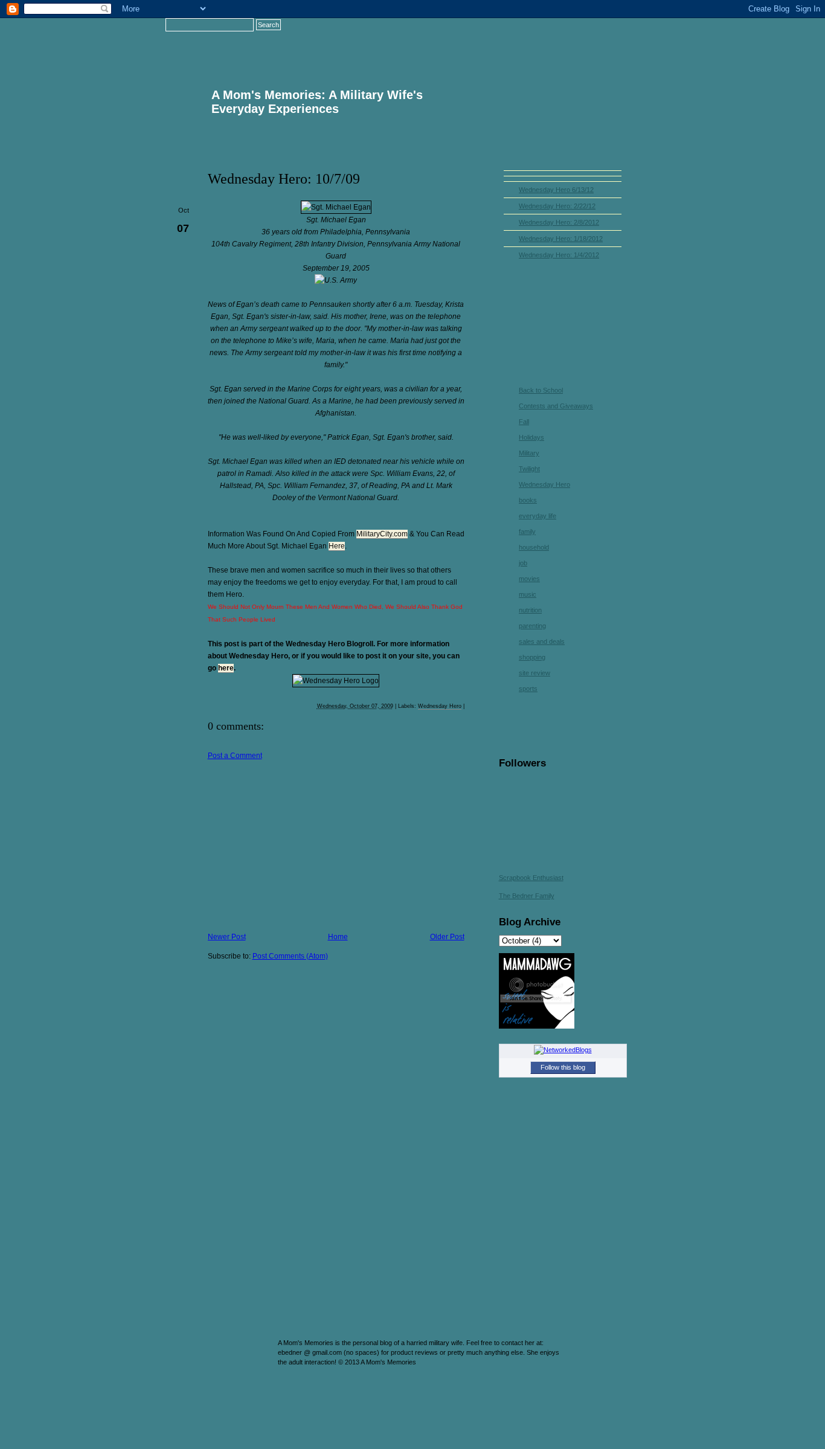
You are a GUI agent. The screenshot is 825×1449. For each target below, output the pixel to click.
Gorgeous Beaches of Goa (253, 1377)
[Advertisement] (298, 844)
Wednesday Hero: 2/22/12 (557, 206)
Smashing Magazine (614, 1382)
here (226, 668)
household (534, 547)
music (527, 594)
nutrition (530, 610)
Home (473, 39)
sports (528, 688)
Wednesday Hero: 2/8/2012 (559, 222)
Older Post (447, 937)
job (523, 563)
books (528, 500)
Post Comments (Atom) (290, 956)
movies (529, 578)
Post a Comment (235, 755)
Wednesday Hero (439, 706)
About (538, 39)
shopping (532, 657)
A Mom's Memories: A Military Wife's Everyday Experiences (317, 101)
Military (529, 453)
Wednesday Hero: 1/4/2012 (559, 255)
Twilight (529, 468)
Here (337, 546)
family (527, 531)
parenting (532, 625)
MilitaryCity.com (382, 534)
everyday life (537, 515)
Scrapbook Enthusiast (531, 877)
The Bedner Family (526, 895)
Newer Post (227, 937)
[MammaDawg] (536, 1026)
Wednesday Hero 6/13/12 (556, 189)
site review (534, 672)
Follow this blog (563, 1067)
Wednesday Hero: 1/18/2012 (561, 238)
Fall (524, 421)
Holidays (531, 437)
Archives (603, 39)
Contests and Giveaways (556, 406)
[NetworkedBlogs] (563, 1049)
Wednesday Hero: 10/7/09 (284, 179)
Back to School (541, 390)
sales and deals (542, 641)
